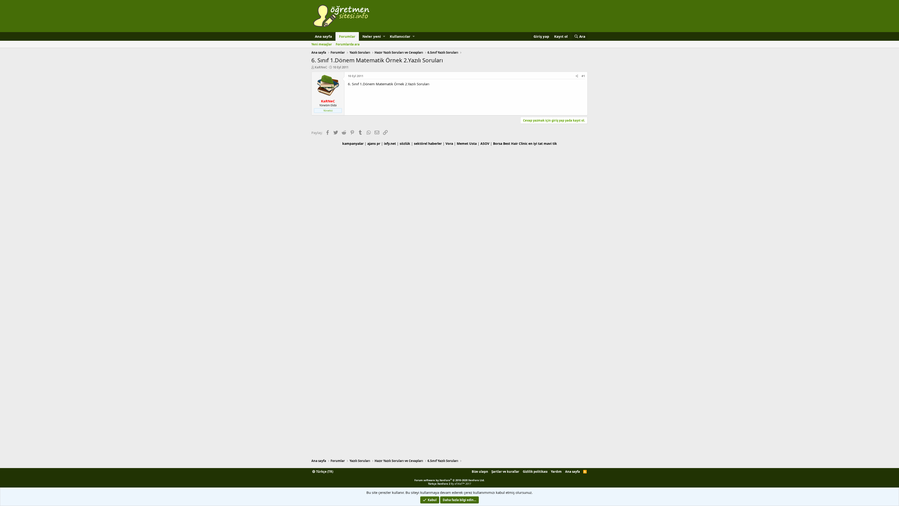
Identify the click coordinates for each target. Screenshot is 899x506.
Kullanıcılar (400, 36)
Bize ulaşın (480, 471)
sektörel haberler (428, 143)
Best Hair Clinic (515, 143)
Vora (449, 143)
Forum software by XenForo (449, 480)
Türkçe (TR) (324, 471)
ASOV (484, 143)
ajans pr (373, 143)
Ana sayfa (323, 36)
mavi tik (550, 143)
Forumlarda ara (348, 44)
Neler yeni (371, 36)
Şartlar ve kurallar (505, 471)
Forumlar (347, 36)
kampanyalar (353, 143)
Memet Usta (467, 143)
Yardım (556, 471)
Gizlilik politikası (535, 471)
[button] (384, 36)
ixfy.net (390, 143)
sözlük (405, 143)
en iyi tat (535, 143)
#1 (583, 76)
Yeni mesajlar (321, 44)
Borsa (497, 143)
